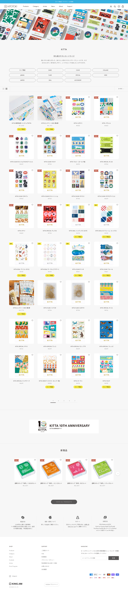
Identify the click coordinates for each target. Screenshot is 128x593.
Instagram (14, 576)
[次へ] (75, 401)
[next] (118, 474)
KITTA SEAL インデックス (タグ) (78, 231)
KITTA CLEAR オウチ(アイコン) (106, 196)
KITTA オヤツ (21, 231)
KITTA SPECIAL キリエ (106, 308)
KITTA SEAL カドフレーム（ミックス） (106, 231)
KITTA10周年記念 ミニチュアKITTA (21, 123)
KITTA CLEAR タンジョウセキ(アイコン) (21, 162)
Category (36, 6)
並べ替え (120, 89)
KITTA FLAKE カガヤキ (78, 308)
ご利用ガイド (45, 550)
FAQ (47, 524)
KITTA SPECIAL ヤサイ (21, 346)
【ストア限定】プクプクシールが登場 (64, 2)
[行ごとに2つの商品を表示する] (3, 89)
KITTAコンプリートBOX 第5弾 (21, 308)
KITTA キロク (106, 381)
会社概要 (44, 569)
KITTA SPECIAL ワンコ (50, 346)
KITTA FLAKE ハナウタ (50, 308)
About (61, 6)
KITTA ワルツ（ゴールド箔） (78, 162)
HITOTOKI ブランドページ (52, 584)
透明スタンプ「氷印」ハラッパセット (102, 483)
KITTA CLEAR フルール (106, 269)
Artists (45, 6)
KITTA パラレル (106, 123)
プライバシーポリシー (48, 560)
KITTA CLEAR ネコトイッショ (50, 196)
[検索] (115, 6)
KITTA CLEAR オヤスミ (78, 196)
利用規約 (44, 557)
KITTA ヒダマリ (78, 123)
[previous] (10, 474)
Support (69, 6)
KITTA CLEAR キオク (50, 162)
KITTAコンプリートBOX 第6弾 (49, 123)
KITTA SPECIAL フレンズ (106, 346)
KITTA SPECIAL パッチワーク (21, 381)
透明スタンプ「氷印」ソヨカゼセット (25, 483)
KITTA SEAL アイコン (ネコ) (21, 269)
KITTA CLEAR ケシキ (78, 269)
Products (26, 6)
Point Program (13, 566)
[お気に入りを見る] (119, 6)
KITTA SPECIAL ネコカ (106, 162)
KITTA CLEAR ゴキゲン (21, 196)
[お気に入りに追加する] (32, 97)
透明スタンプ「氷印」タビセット (76, 483)
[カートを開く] (123, 6)
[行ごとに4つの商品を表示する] (6, 89)
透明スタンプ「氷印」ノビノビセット (51, 483)
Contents (11, 560)
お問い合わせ (45, 566)
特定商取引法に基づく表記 (49, 563)
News (53, 6)
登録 (113, 558)
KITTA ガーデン (78, 381)
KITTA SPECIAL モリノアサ (78, 346)
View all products (64, 502)
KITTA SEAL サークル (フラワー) (50, 269)
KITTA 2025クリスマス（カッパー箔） (50, 381)
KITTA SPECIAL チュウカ (50, 231)
